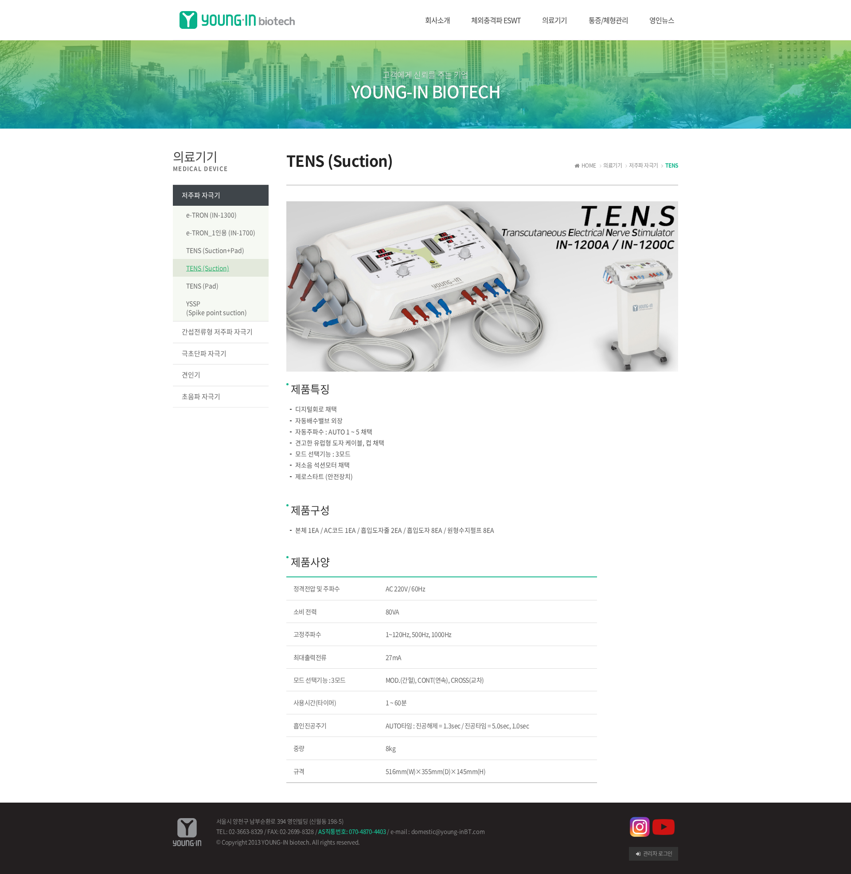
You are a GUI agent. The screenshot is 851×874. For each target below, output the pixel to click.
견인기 (191, 375)
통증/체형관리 (608, 20)
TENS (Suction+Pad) (215, 250)
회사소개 (437, 20)
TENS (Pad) (202, 285)
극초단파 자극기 (204, 353)
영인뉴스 (661, 20)
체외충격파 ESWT (496, 20)
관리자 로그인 (657, 854)
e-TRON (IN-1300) (211, 214)
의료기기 (554, 20)
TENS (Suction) (207, 267)
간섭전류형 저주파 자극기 (217, 332)
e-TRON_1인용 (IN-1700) (220, 232)
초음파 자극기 (201, 396)
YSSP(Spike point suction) (216, 308)
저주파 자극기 (201, 195)
